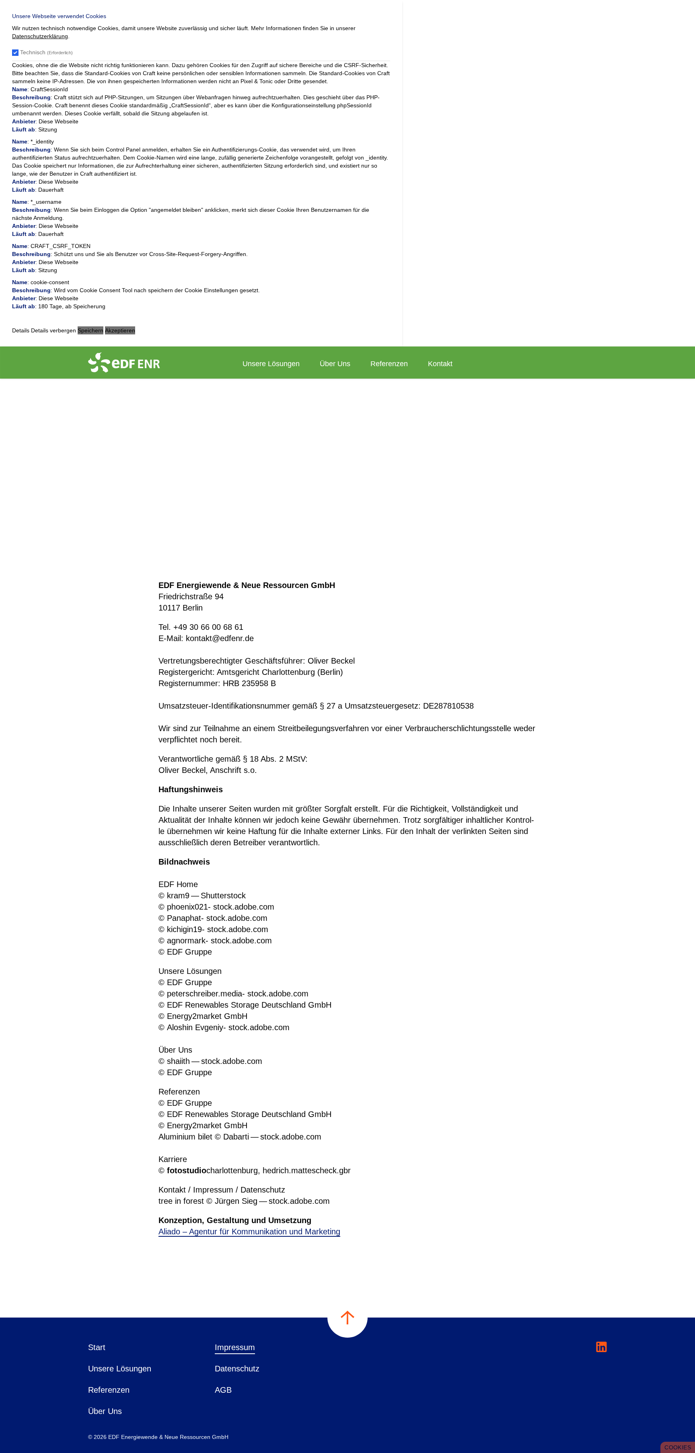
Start (96, 1347)
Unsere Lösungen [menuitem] (271, 364)
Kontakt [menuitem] (440, 364)
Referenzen (109, 1389)
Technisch (46, 52)
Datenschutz (237, 1368)
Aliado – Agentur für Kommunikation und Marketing (249, 1231)
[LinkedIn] (601, 1347)
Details (20, 330)
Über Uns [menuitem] (335, 364)
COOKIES (677, 1447)
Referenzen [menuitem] (389, 364)
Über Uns (105, 1411)
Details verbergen (53, 330)
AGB (223, 1389)
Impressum (235, 1347)
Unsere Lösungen (119, 1368)
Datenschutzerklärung (40, 36)
